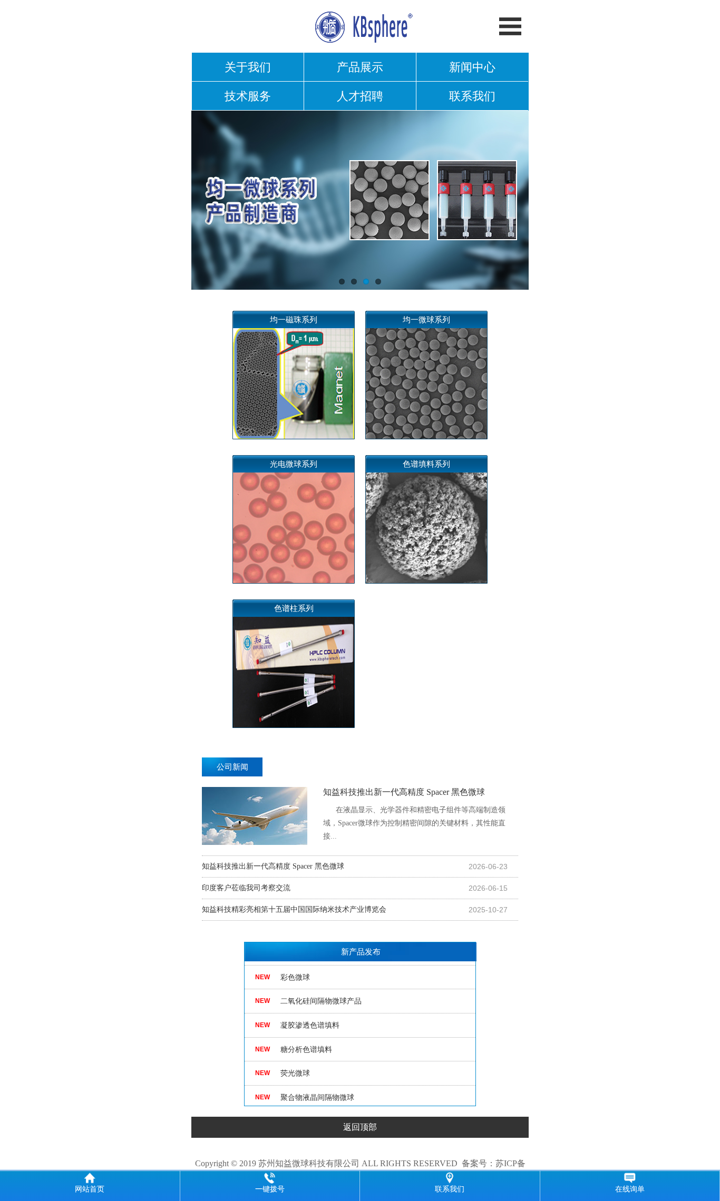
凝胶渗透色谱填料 (309, 1016)
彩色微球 (295, 968)
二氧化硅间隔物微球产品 (321, 992)
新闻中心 (472, 67)
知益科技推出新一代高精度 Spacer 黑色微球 (414, 813)
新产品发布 (361, 952)
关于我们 (248, 67)
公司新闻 (232, 767)
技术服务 (248, 96)
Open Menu (510, 26)
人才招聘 (360, 96)
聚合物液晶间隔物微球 (317, 1088)
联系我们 (472, 96)
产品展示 (360, 67)
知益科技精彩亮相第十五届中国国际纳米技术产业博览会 (294, 909)
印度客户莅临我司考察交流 (246, 888)
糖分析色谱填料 (306, 1040)
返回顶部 (360, 1127)
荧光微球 (295, 1064)
